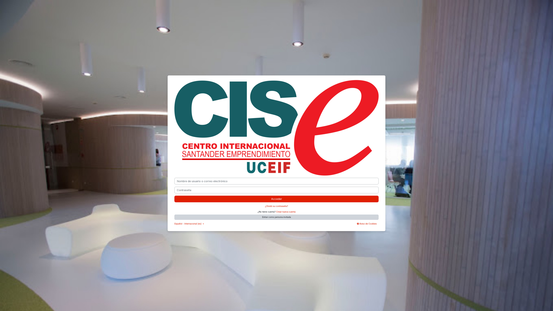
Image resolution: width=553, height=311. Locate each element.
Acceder (276, 199)
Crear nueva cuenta (286, 211)
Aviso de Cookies (368, 223)
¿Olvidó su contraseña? (276, 206)
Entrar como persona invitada (276, 217)
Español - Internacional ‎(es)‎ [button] (188, 223)
